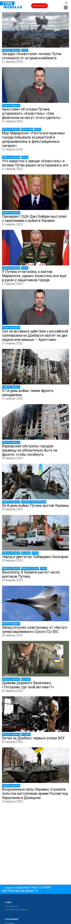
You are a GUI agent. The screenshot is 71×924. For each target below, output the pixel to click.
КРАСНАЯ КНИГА (40, 6)
